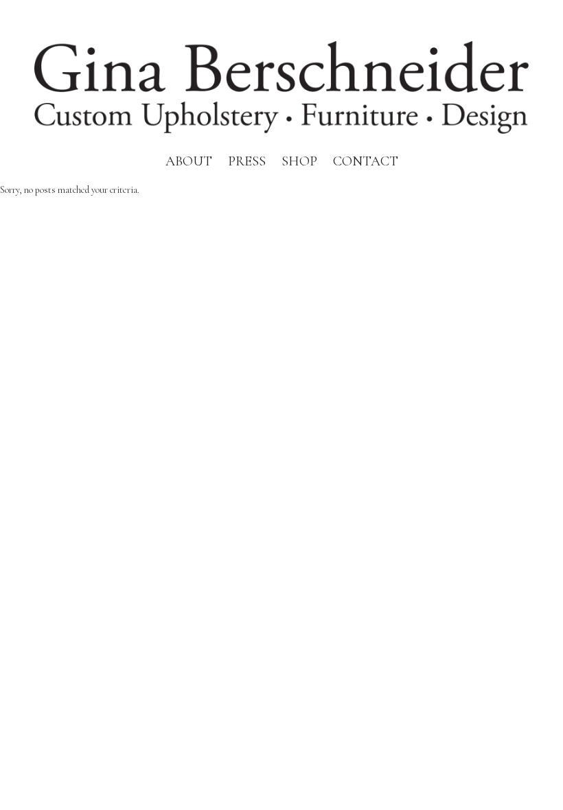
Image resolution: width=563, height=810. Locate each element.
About (188, 161)
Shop (299, 161)
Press (247, 161)
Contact (365, 161)
